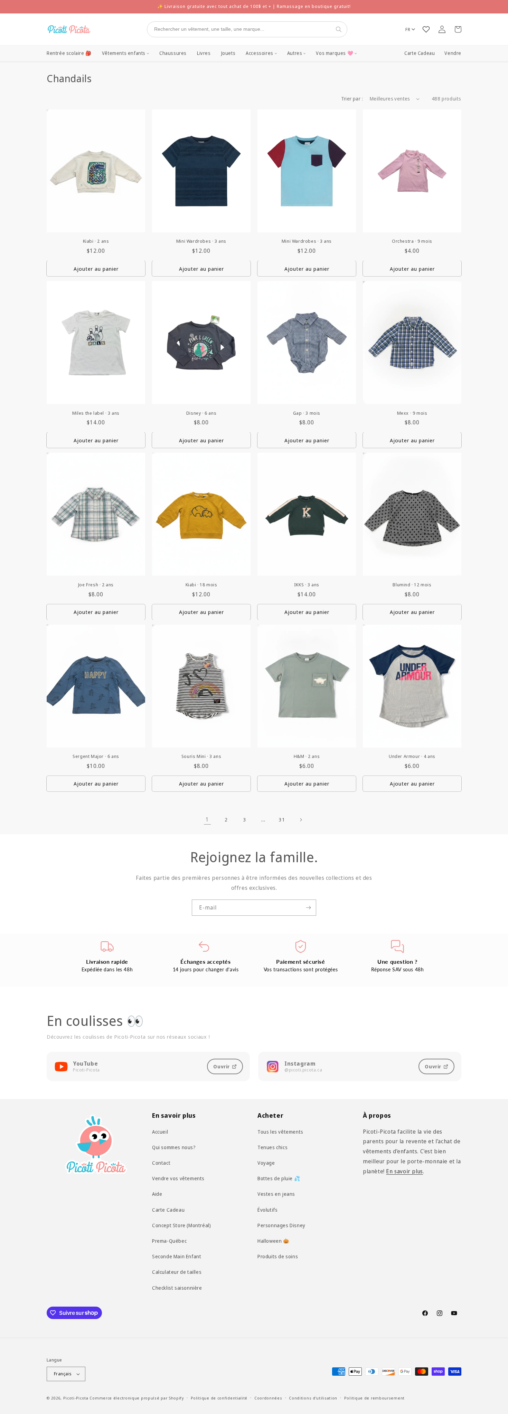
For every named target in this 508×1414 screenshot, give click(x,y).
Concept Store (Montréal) (181, 1225)
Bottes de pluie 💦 (278, 1178)
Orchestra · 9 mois (412, 241)
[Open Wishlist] (426, 29)
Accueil (160, 1131)
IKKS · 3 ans (306, 585)
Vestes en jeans (276, 1194)
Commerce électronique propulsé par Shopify (137, 1398)
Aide (157, 1194)
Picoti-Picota (75, 1398)
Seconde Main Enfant (176, 1256)
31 (282, 819)
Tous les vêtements (280, 1131)
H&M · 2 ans (307, 756)
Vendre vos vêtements (178, 1178)
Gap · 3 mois (306, 413)
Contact (161, 1163)
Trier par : (352, 98)
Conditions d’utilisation (313, 1398)
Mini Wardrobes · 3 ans (201, 241)
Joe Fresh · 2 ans (96, 585)
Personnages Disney (281, 1225)
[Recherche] (340, 29)
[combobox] (240, 29)
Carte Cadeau (419, 53)
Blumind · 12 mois (412, 585)
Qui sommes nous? (174, 1147)
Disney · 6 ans (201, 413)
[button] (125, 53)
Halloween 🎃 (273, 1241)
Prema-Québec (169, 1241)
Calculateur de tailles (176, 1272)
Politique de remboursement (374, 1398)
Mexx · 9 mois (412, 413)
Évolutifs (267, 1209)
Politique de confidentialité (219, 1398)
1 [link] (207, 819)
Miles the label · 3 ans (96, 413)
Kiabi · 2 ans (96, 241)
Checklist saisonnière (177, 1287)
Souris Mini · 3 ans (201, 756)
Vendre (452, 53)
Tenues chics (272, 1147)
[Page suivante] (300, 819)
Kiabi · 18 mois (201, 585)
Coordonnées (268, 1398)
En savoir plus (404, 1171)
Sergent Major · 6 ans (96, 756)
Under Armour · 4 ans (412, 756)
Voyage (266, 1163)
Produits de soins (277, 1256)
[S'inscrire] (308, 908)
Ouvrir (221, 1066)
